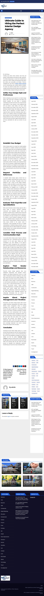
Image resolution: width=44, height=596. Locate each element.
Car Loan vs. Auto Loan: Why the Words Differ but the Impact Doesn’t (36, 60)
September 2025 (34, 113)
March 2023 (33, 183)
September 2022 (34, 202)
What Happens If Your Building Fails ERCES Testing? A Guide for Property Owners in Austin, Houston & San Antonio (8, 374)
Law (32, 330)
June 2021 (33, 245)
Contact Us (32, 497)
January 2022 (34, 223)
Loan (32, 336)
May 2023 (33, 177)
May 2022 (33, 211)
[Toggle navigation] (21, 11)
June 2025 (33, 119)
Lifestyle (33, 333)
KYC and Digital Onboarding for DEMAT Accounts (36, 28)
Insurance (33, 321)
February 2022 (34, 220)
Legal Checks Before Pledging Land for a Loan (11, 482)
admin (11, 32)
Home (42, 585)
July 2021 (33, 242)
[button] (39, 10)
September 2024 (34, 138)
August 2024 (34, 141)
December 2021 (34, 226)
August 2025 (34, 116)
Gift (32, 312)
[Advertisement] (23, 63)
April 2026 (33, 101)
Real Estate (33, 339)
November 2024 (34, 134)
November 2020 (34, 266)
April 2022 (33, 214)
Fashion (33, 299)
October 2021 (34, 232)
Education (33, 293)
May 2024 (33, 150)
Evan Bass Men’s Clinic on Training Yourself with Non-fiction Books (36, 71)
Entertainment (34, 296)
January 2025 (34, 128)
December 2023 (34, 162)
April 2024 (33, 153)
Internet (33, 324)
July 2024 (33, 144)
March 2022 (33, 217)
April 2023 (33, 180)
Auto (32, 278)
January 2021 (34, 260)
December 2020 (34, 263)
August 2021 (34, 239)
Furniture (33, 309)
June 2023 (33, 174)
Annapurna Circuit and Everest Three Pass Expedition (36, 48)
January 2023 (34, 190)
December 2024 (34, 131)
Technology (33, 345)
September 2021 (34, 236)
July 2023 (33, 171)
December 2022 (34, 193)
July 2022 (33, 208)
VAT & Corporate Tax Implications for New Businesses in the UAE (33, 593)
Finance (33, 302)
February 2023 (34, 187)
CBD (32, 284)
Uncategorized (34, 351)
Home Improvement (5, 397)
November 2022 (34, 196)
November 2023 (34, 165)
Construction (34, 287)
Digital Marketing (34, 290)
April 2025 (33, 122)
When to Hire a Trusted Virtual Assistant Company (36, 66)
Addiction (33, 275)
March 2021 (33, 254)
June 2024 (33, 147)
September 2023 (34, 168)
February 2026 (34, 104)
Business (33, 281)
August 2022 (34, 205)
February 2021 (34, 257)
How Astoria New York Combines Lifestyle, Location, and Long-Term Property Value (22, 498)
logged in (9, 416)
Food (32, 306)
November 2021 (34, 229)
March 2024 (33, 156)
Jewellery (33, 327)
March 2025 (33, 125)
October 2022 (34, 199)
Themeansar (3, 590)
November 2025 (34, 110)
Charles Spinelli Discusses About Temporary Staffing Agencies (34, 588)
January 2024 (34, 159)
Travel (32, 348)
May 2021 (33, 248)
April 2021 (33, 251)
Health (32, 315)
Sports (32, 342)
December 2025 (34, 107)
